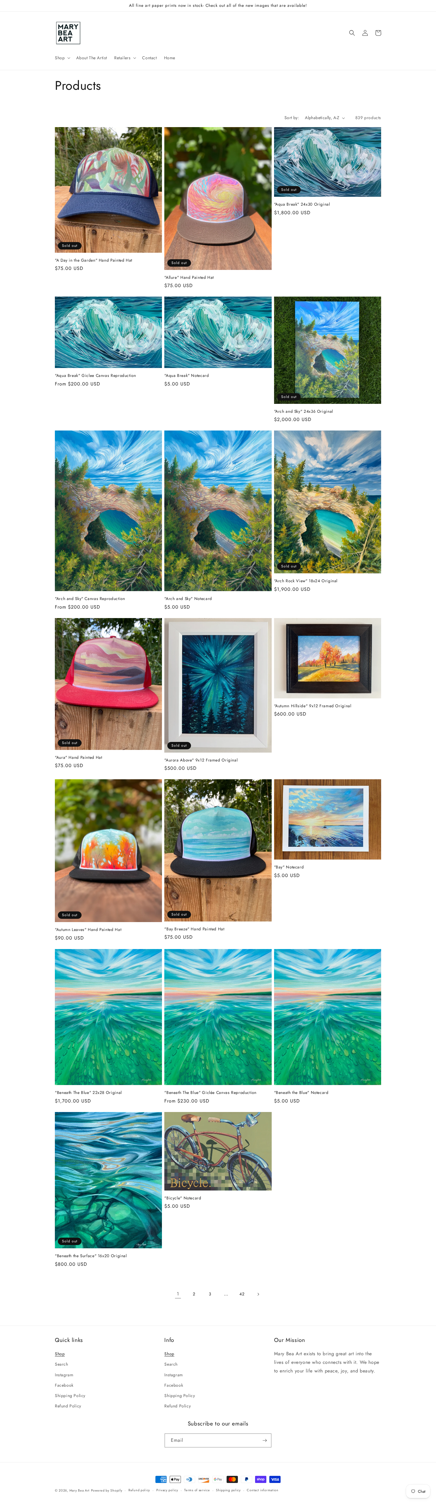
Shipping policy (228, 1490)
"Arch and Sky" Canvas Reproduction (90, 598)
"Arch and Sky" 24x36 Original (303, 411)
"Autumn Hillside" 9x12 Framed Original (312, 706)
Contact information (262, 1490)
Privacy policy (167, 1490)
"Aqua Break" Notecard (186, 375)
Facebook (64, 1385)
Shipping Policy (70, 1396)
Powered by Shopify (106, 1490)
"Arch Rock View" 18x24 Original (306, 581)
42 (241, 1294)
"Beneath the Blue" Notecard (301, 1092)
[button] (62, 58)
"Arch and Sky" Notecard (188, 598)
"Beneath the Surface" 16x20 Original (91, 1256)
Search (61, 1364)
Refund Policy (68, 1406)
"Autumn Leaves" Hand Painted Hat (88, 929)
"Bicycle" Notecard (182, 1198)
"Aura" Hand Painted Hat (78, 757)
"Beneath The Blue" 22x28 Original (88, 1092)
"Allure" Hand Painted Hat (189, 277)
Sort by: (291, 118)
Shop (60, 1354)
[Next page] (258, 1294)
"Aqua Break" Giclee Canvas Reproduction (95, 375)
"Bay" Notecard (289, 867)
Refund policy (139, 1490)
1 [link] (178, 1293)
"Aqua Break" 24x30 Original (302, 204)
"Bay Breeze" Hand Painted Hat (194, 929)
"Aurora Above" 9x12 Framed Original (201, 760)
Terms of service (197, 1490)
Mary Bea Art (79, 1490)
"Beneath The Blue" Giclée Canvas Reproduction (210, 1092)
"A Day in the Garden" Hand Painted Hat (93, 260)
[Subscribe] (264, 1440)
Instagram (64, 1375)
